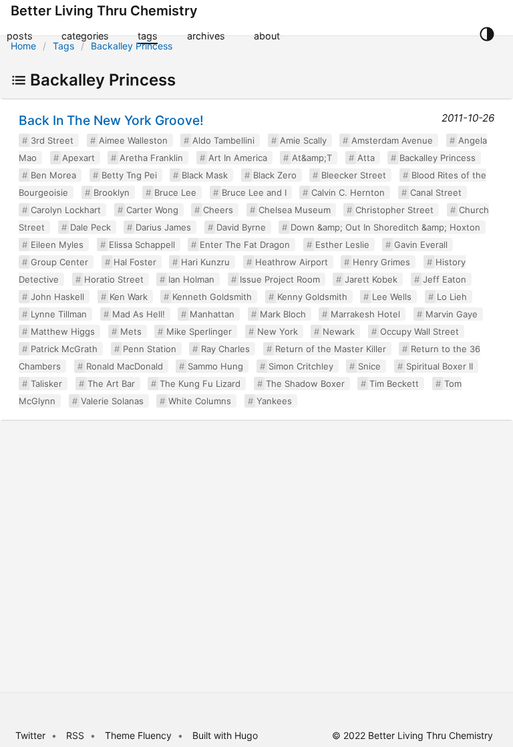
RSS (75, 735)
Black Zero (275, 175)
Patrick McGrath (64, 348)
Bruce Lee (175, 192)
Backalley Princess (131, 45)
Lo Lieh (452, 296)
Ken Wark (129, 296)
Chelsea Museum (295, 209)
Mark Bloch (283, 314)
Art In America (237, 157)
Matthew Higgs (63, 331)
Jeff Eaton (444, 279)
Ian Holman (191, 279)
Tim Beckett (394, 383)
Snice (369, 366)
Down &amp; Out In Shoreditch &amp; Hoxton (385, 227)
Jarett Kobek (371, 279)
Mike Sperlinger (199, 331)
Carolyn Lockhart (66, 209)
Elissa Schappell (142, 244)
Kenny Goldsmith (312, 296)
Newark (339, 331)
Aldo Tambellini (223, 140)
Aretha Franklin (151, 157)
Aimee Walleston (133, 140)
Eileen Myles (57, 244)
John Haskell (57, 296)
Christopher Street (394, 209)
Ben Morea (53, 175)
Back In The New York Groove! (111, 120)
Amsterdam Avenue (392, 140)
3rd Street (52, 140)
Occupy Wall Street (419, 331)
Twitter (30, 735)
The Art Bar (111, 383)
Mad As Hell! (138, 314)
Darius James (163, 227)
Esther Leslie (342, 244)
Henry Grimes (381, 262)
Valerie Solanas (112, 401)
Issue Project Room (280, 279)
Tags (63, 45)
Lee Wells (391, 296)
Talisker (46, 383)
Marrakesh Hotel (365, 314)
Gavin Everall (421, 244)
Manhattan (212, 314)
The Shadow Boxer (305, 383)
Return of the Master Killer (330, 348)
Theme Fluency (139, 735)
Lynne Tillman (59, 314)
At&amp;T (312, 157)
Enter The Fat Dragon (245, 244)
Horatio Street (114, 279)
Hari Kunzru (205, 262)
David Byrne (241, 227)
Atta (366, 157)
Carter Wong (152, 209)
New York (277, 331)
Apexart (78, 157)
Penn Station (149, 348)
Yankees (274, 401)
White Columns (199, 401)
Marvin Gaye (451, 314)
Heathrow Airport (291, 262)
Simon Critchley (301, 366)
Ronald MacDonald (124, 366)
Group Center (59, 262)
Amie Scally (303, 140)
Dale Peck (90, 227)
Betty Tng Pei (129, 175)
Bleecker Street (353, 175)
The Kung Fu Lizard (200, 383)
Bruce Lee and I (254, 192)
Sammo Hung (215, 366)
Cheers (218, 209)
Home (23, 45)
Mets (131, 331)
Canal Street (436, 192)
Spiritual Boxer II (439, 366)
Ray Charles (225, 348)
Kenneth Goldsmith (212, 296)
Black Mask (205, 175)
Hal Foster (135, 262)
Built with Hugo (225, 735)
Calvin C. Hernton (348, 192)
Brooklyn (112, 192)
